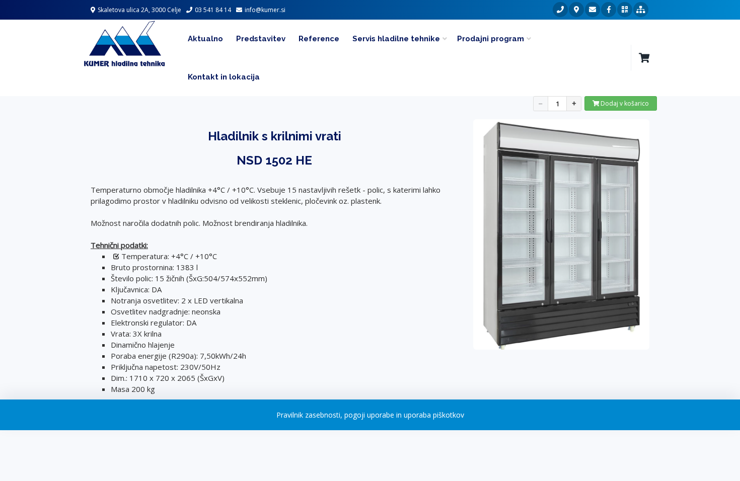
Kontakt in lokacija (224, 77)
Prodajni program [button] (490, 38)
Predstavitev (260, 38)
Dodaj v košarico (624, 103)
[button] (644, 58)
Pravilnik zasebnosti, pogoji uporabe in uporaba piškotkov (370, 415)
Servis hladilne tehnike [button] (396, 38)
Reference (319, 38)
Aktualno (205, 38)
